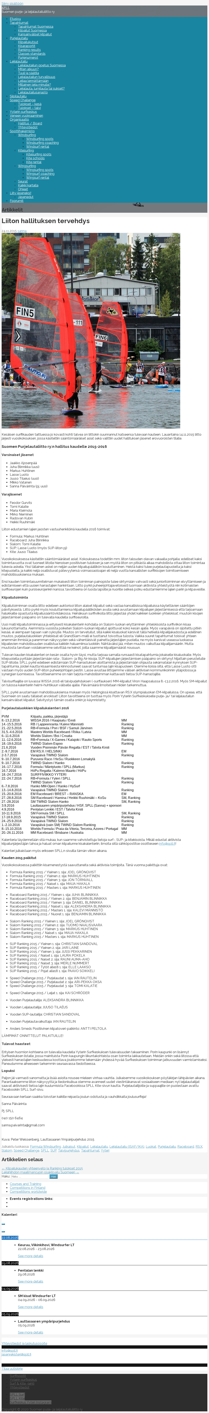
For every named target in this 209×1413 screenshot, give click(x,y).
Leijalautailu (19, 61)
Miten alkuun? (28, 69)
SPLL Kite (17, 1398)
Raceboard (185, 1147)
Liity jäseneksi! (20, 193)
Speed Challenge (23, 100)
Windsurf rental (37, 147)
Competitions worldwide (28, 1192)
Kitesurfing (26, 150)
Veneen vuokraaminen (26, 116)
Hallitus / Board (30, 123)
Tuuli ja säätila (28, 73)
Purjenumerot (28, 57)
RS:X (199, 1147)
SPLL (6, 8)
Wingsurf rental (37, 178)
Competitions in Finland (27, 1188)
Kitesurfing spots (38, 154)
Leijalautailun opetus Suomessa (42, 65)
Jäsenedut (25, 197)
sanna (22, 231)
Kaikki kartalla (28, 185)
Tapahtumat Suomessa (35, 27)
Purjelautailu (19, 38)
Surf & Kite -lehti (22, 1383)
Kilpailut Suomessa (32, 30)
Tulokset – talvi (29, 108)
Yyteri (105, 1150)
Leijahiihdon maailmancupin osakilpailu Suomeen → (40, 1172)
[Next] (3, 1231)
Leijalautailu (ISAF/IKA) (126, 1147)
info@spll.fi (167, 844)
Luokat (151, 1147)
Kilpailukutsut (28, 42)
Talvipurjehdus (69, 1150)
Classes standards (32, 54)
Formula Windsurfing (45, 1147)
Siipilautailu (18, 96)
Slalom (7, 1150)
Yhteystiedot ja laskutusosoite (24, 1343)
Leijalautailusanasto (33, 92)
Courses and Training (25, 1184)
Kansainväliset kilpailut (35, 34)
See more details (30, 1256)
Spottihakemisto (22, 131)
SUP (53, 1150)
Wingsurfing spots (39, 170)
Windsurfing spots (39, 139)
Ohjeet (23, 189)
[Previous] (3, 1224)
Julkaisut (68, 1147)
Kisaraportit (26, 46)
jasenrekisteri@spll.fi (16, 1354)
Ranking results (29, 50)
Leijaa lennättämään (33, 81)
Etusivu (15, 19)
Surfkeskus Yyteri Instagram (30, 1402)
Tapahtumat (19, 23)
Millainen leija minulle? (34, 85)
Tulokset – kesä (29, 104)
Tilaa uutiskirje (12, 1369)
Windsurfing (27, 135)
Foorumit (16, 201)
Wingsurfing (27, 166)
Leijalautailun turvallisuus (36, 77)
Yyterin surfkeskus (23, 112)
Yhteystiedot (28, 127)
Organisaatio (19, 119)
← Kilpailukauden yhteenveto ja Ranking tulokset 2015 (42, 1168)
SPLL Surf (17, 1394)
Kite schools (35, 158)
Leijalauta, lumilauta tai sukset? (41, 88)
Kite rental (33, 162)
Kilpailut (83, 1147)
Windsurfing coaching (42, 143)
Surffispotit (18, 1376)
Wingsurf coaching (40, 174)
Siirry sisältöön (12, 4)
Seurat (23, 181)
